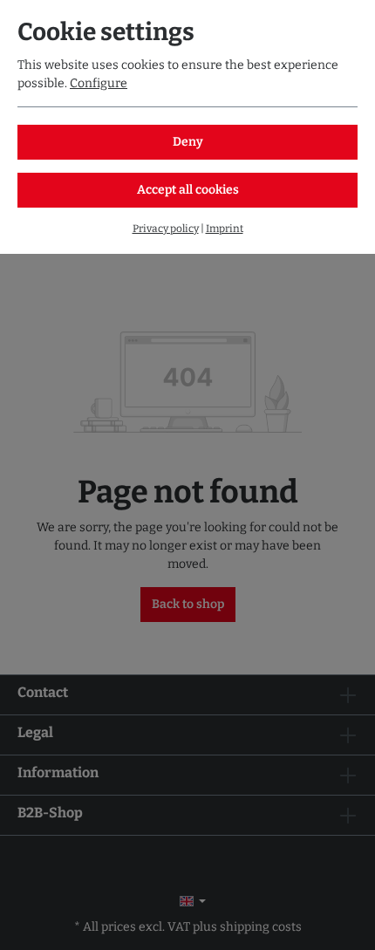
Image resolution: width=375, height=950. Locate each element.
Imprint (224, 228)
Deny (188, 141)
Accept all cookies (188, 189)
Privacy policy (166, 228)
